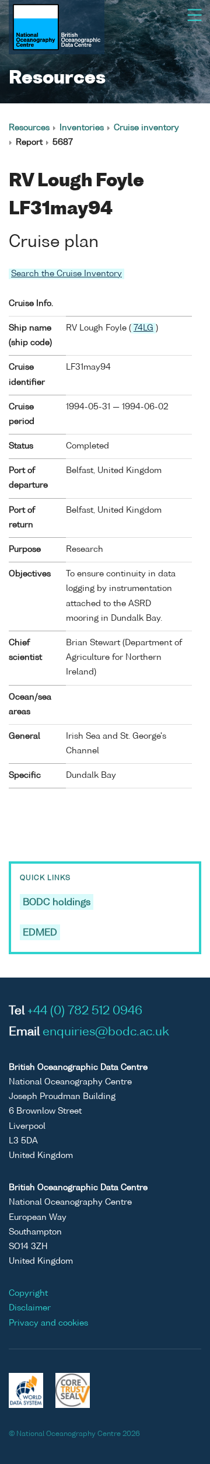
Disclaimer (30, 1308)
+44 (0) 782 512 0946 (84, 1011)
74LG (143, 328)
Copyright (28, 1293)
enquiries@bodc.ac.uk (106, 1032)
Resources (29, 128)
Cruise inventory (146, 128)
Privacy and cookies (48, 1323)
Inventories (82, 128)
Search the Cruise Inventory (66, 274)
